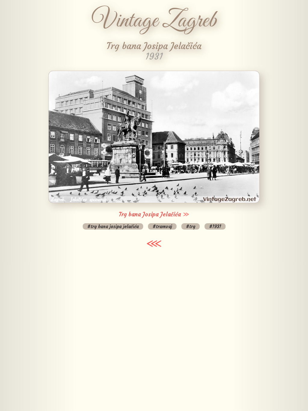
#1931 (215, 226)
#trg (190, 226)
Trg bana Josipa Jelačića (150, 214)
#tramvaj (162, 226)
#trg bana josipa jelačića (113, 226)
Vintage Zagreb (154, 21)
